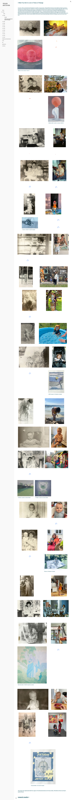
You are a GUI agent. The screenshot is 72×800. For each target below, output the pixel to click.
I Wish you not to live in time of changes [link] (8, 19)
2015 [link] (4, 35)
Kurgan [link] (5, 17)
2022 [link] (4, 23)
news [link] (3, 40)
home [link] (3, 10)
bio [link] (2, 42)
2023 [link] (4, 21)
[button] (70, 1)
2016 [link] (4, 33)
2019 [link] (4, 28)
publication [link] (4, 44)
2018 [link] (4, 30)
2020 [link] (4, 26)
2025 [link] (4, 13)
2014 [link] (4, 37)
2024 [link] (4, 15)
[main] (43, 2)
